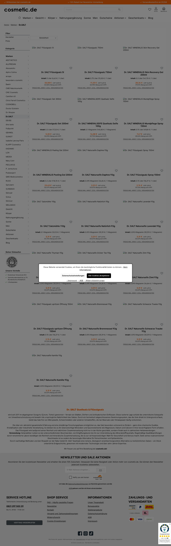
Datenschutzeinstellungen (73, 276)
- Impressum (72, 280)
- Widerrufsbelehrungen (95, 280)
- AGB (81, 280)
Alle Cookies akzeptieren (98, 276)
